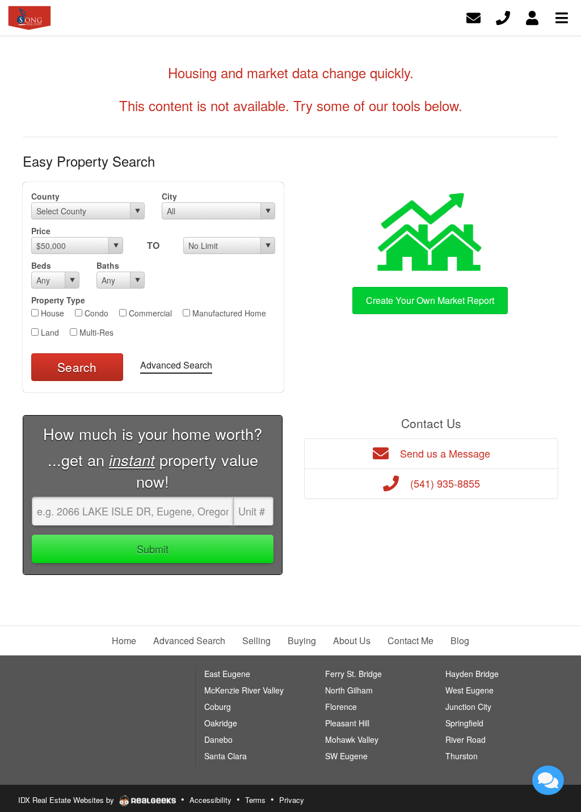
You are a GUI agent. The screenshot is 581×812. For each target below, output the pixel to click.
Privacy (291, 799)
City (169, 196)
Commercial (149, 313)
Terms (255, 799)
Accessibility (210, 799)
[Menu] (561, 16)
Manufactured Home (228, 313)
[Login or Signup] (532, 16)
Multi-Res (95, 332)
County (45, 196)
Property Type (58, 300)
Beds (41, 265)
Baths (107, 265)
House (51, 313)
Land (49, 332)
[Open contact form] (473, 16)
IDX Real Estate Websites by (67, 799)
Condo (95, 313)
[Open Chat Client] (548, 780)
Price (40, 230)
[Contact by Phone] (503, 16)
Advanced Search (176, 364)
